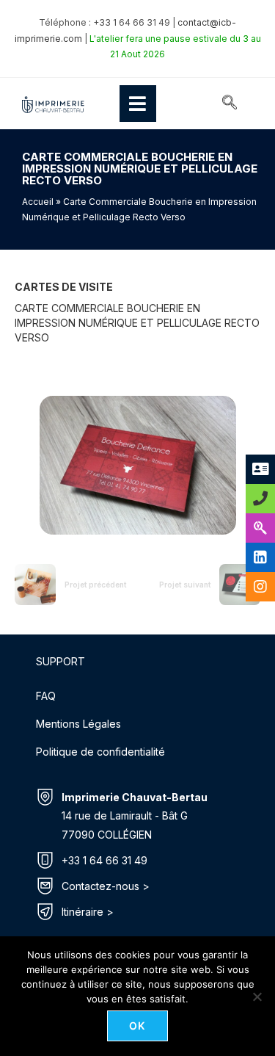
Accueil (38, 201)
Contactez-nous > (106, 886)
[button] (229, 103)
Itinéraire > (88, 911)
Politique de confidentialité (100, 751)
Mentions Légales (78, 723)
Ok (137, 1025)
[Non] (256, 996)
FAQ (46, 696)
